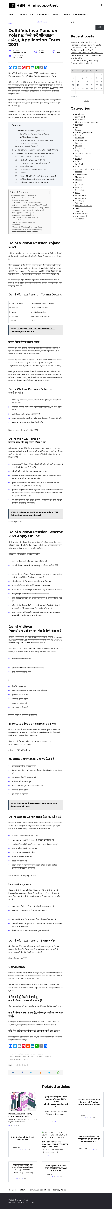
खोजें (72, 22)
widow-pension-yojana (19, 1059)
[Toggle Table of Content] (46, 192)
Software (79, 203)
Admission (79, 114)
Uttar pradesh (79, 14)
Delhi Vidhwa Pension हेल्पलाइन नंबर (33, 170)
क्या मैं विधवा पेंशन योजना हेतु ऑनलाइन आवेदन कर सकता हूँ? (37, 179)
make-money (81, 174)
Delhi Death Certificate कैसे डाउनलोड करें (35, 163)
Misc (77, 182)
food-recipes (80, 148)
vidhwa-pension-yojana (41, 1057)
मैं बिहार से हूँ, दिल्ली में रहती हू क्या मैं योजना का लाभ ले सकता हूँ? (38, 176)
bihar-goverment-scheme (86, 122)
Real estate (80, 190)
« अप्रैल (86, 101)
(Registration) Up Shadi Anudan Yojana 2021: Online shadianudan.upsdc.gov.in (56, 1101)
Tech (77, 208)
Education (42, 14)
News (55, 14)
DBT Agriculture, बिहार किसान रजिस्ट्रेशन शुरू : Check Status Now (56, 1167)
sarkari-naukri (81, 195)
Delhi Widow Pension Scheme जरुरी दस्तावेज (37, 140)
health (78, 156)
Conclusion (24, 173)
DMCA (22, 1190)
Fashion (78, 143)
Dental (78, 135)
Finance (23, 14)
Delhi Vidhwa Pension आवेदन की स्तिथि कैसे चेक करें (34, 153)
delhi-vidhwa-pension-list (20, 1057)
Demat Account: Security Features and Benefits (20, 1115)
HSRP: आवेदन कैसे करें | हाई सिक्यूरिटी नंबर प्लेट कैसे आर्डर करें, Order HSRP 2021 (89, 1138)
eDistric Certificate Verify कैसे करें (32, 160)
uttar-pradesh (81, 216)
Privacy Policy (59, 1190)
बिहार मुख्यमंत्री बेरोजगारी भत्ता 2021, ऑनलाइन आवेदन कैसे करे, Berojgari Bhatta (23, 1167)
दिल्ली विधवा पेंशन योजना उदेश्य (29, 137)
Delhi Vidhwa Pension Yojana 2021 (30, 131)
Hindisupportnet (43, 5)
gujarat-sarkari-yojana (84, 153)
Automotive (80, 119)
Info (32, 14)
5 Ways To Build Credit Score (83, 42)
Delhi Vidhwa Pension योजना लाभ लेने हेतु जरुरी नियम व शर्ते (29, 205)
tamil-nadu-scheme (83, 206)
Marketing (79, 177)
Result (67, 14)
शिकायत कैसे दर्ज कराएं (26, 166)
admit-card (80, 117)
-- (10, 1054)
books (77, 127)
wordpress (79, 219)
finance (78, 146)
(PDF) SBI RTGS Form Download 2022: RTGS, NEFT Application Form (55, 1144)
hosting (78, 159)
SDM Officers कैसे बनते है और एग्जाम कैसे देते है (22, 1138)
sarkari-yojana (81, 201)
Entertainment (81, 140)
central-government (84, 133)
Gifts (77, 151)
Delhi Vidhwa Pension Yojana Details (34, 134)
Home (10, 22)
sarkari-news (80, 198)
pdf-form (79, 185)
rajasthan (79, 187)
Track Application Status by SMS (33, 157)
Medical (78, 180)
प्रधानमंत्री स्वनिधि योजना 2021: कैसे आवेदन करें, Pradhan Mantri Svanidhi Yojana (89, 1102)
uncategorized (81, 214)
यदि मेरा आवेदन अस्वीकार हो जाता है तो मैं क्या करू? (35, 182)
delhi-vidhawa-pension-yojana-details (28, 1054)
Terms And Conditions (39, 1190)
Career (78, 130)
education (79, 138)
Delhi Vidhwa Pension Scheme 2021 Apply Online (36, 150)
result (77, 193)
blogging (79, 125)
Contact (12, 14)
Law (77, 167)
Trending (79, 211)
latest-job (79, 164)
